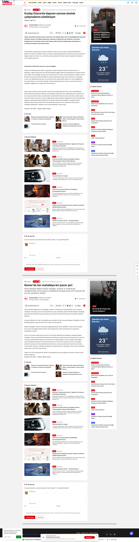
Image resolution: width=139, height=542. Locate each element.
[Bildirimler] (136, 2)
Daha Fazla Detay (103, 80)
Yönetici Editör (33, 25)
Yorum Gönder (30, 269)
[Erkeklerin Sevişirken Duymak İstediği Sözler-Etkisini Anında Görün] (103, 153)
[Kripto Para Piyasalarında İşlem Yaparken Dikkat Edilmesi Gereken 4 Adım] (103, 94)
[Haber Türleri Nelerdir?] (103, 137)
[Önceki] (92, 24)
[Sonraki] (114, 24)
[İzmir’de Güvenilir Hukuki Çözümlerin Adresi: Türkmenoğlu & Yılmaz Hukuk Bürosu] (71, 119)
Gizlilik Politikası (7, 537)
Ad (25, 257)
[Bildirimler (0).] (137, 276)
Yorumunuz (32, 243)
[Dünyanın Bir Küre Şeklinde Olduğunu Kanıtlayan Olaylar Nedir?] (103, 129)
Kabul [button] (18, 537)
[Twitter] (111, 534)
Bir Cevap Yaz (30, 236)
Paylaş (115, 539)
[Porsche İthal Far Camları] (39, 126)
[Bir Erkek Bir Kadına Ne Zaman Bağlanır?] (103, 296)
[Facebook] (107, 534)
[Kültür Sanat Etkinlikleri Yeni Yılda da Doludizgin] (103, 103)
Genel (54, 141)
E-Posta (58, 257)
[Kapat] (96, 536)
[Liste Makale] (8, 2)
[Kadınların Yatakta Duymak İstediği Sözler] (103, 144)
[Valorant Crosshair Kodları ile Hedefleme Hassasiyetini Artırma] (71, 126)
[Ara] (128, 2)
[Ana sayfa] (24, 2)
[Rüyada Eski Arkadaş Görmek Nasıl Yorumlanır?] (103, 120)
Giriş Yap (40, 269)
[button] (39, 10)
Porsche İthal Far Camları (60, 176)
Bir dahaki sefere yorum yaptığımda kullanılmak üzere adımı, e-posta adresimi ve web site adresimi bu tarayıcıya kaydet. (53, 264)
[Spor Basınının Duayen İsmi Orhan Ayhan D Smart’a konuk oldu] (103, 112)
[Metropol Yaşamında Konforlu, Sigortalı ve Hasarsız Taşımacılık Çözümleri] (39, 119)
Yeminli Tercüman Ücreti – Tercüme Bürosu (65, 220)
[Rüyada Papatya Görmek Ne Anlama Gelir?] (103, 25)
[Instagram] (115, 534)
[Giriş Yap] (132, 2)
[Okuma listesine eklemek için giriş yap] (84, 33)
